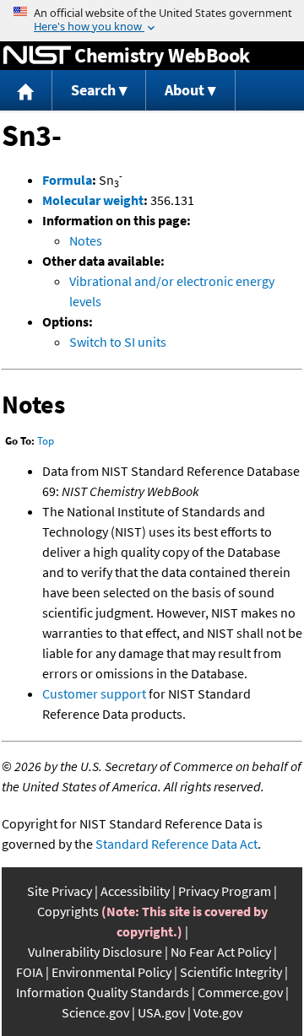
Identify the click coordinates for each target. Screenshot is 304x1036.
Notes (85, 240)
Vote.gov (217, 1012)
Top (45, 441)
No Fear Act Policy (221, 951)
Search (93, 90)
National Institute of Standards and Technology (37, 56)
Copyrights (68, 911)
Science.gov (95, 1012)
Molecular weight (93, 200)
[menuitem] (26, 90)
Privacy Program (224, 890)
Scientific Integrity (231, 971)
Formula (67, 179)
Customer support (94, 693)
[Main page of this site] (26, 90)
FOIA (29, 971)
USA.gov (161, 1012)
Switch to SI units (117, 341)
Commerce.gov (240, 992)
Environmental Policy (111, 971)
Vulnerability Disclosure (95, 951)
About (184, 90)
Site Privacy (59, 890)
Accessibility (135, 890)
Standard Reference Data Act (176, 843)
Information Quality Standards (102, 992)
